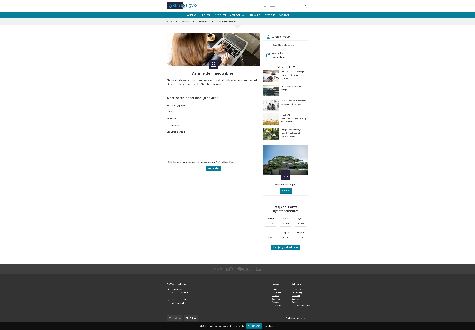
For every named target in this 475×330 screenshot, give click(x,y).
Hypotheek (220, 15)
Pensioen (275, 302)
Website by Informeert (296, 318)
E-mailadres (173, 124)
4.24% (300, 237)
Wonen (274, 289)
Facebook (176, 318)
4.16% (286, 237)
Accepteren (254, 325)
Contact (284, 15)
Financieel (254, 15)
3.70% (300, 223)
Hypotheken (277, 292)
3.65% (286, 223)
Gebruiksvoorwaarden (301, 305)
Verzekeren (276, 305)
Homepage (191, 15)
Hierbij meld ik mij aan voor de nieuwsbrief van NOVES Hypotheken (202, 161)
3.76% (271, 237)
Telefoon (171, 118)
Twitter (192, 318)
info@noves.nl (178, 303)
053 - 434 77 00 (179, 300)
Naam (170, 111)
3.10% (271, 223)
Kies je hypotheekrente (285, 247)
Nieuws (205, 15)
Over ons (270, 15)
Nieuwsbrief (203, 21)
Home (169, 21)
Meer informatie (269, 326)
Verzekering (237, 15)
